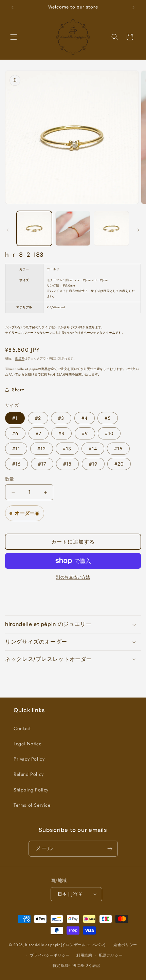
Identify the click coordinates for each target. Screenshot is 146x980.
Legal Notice (27, 743)
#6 (15, 433)
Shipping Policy (31, 789)
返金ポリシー (125, 944)
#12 (41, 448)
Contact (22, 728)
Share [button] (18, 389)
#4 (84, 418)
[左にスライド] (7, 229)
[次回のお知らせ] (133, 7)
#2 (38, 418)
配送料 (19, 358)
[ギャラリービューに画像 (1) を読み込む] (34, 228)
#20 (119, 463)
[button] (13, 37)
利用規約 (84, 955)
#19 (93, 463)
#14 (93, 448)
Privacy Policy (29, 759)
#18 (67, 463)
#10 (109, 433)
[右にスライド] (138, 229)
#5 (108, 418)
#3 (61, 418)
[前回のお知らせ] (12, 7)
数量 (9, 479)
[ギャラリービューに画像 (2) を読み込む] (73, 228)
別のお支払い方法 (73, 577)
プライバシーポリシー (50, 955)
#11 (16, 448)
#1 (15, 418)
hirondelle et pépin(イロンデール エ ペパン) (65, 944)
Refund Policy (29, 774)
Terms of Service (32, 805)
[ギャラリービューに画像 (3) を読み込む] (111, 228)
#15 (118, 448)
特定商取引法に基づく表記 (76, 965)
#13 (67, 448)
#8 (61, 433)
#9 (85, 433)
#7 (38, 433)
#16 (16, 463)
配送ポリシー (111, 955)
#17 (42, 463)
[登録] (110, 849)
